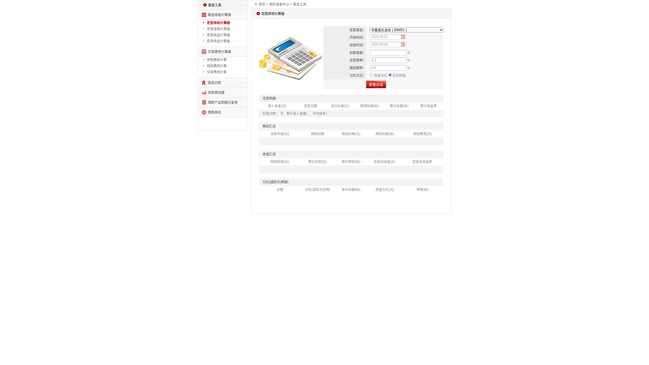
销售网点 (214, 112)
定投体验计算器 (218, 23)
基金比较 (214, 82)
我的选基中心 (279, 4)
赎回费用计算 (217, 66)
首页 (262, 4)
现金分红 (380, 75)
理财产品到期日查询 (223, 102)
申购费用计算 (217, 60)
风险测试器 (216, 92)
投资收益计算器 (218, 41)
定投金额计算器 (218, 29)
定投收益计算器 (218, 35)
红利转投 (399, 75)
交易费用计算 (217, 72)
